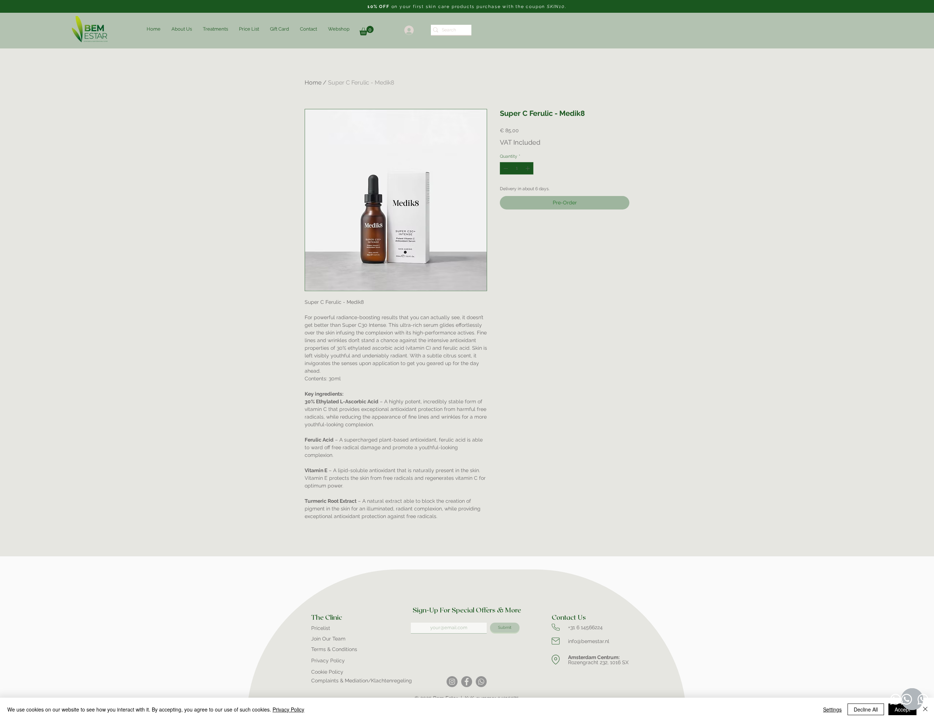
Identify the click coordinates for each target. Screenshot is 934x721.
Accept (902, 709)
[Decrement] (505, 168)
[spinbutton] (516, 168)
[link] (366, 30)
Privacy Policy (288, 709)
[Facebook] (466, 681)
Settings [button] (832, 709)
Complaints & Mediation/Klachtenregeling (361, 680)
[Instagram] (452, 681)
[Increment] (528, 168)
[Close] (925, 709)
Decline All (866, 709)
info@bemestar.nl (588, 641)
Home (313, 82)
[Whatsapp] (481, 681)
